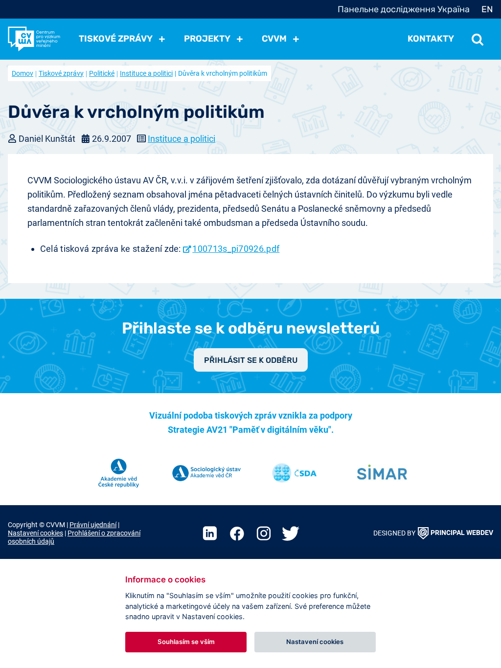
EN (487, 9)
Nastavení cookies (35, 533)
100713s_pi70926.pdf (235, 249)
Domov (22, 73)
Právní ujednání (92, 525)
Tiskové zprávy (61, 73)
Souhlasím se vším (186, 642)
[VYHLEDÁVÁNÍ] (477, 38)
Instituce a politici (146, 73)
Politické (101, 73)
